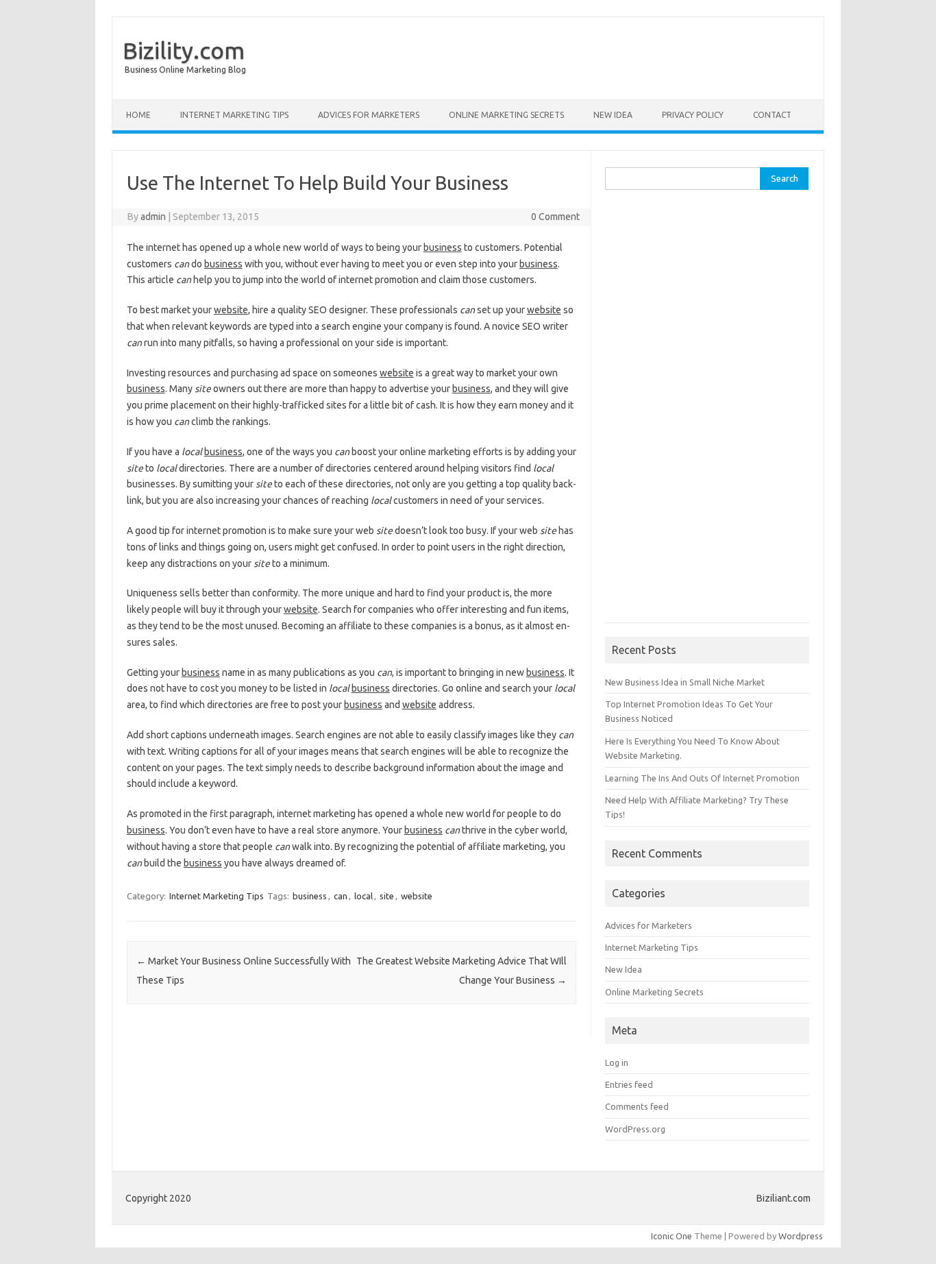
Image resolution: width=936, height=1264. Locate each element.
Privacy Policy (693, 114)
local (363, 896)
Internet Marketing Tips (234, 114)
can (340, 896)
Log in (616, 1062)
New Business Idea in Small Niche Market (685, 682)
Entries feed (629, 1084)
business (310, 896)
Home (138, 114)
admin (153, 216)
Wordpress (800, 1236)
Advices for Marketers (368, 114)
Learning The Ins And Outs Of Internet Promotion (702, 778)
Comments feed (637, 1106)
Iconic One (671, 1236)
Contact (772, 114)
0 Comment (555, 216)
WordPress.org (635, 1129)
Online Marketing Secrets (506, 114)
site (387, 896)
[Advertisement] (707, 413)
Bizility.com (184, 50)
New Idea (612, 114)
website (416, 896)
